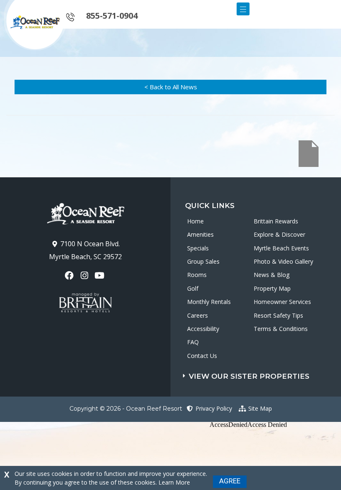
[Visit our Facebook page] (70, 275)
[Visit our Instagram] (85, 275)
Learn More (174, 482)
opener (243, 8)
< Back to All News (170, 87)
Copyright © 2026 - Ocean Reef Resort (125, 408)
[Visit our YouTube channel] (100, 275)
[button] (262, 374)
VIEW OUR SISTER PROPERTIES (249, 376)
